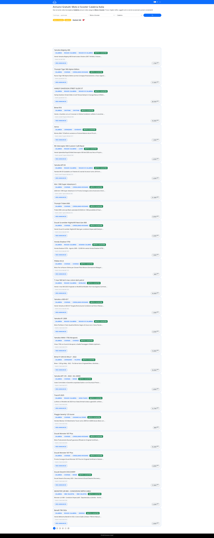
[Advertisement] (107, 34)
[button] (152, 15)
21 (68, 528)
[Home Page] (54, 2)
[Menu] (160, 2)
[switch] (154, 2)
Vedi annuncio (60, 63)
